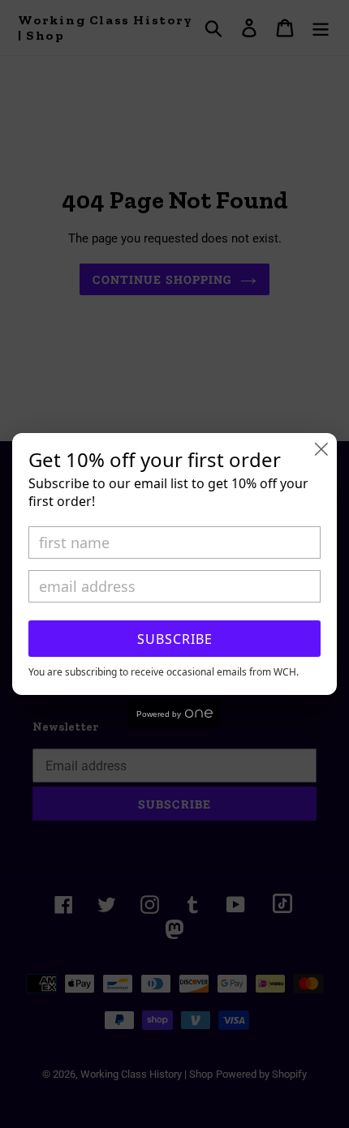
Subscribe (175, 639)
